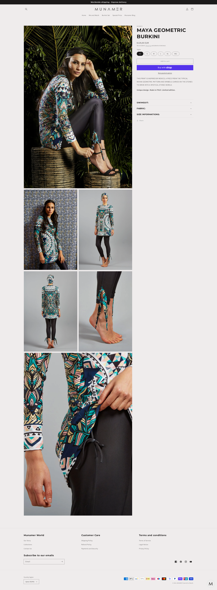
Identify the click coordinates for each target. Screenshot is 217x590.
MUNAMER (179, 583)
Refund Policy (86, 545)
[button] (26, 9)
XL (168, 54)
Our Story (27, 541)
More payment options (165, 73)
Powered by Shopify (187, 583)
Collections (28, 545)
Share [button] (141, 120)
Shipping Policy (87, 541)
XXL (175, 54)
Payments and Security (89, 549)
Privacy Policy (144, 549)
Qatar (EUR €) (30, 582)
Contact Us (28, 549)
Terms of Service (145, 541)
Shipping (148, 45)
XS (140, 54)
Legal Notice (143, 545)
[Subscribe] (61, 561)
